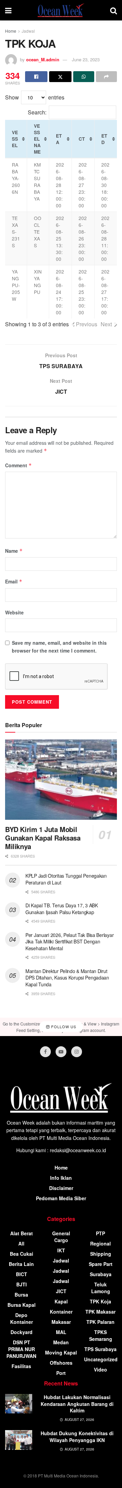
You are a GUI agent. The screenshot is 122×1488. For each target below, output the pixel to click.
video (100, 1369)
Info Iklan (61, 1177)
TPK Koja (100, 1301)
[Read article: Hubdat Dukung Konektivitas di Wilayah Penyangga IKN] (18, 1440)
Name (14, 550)
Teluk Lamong (100, 1288)
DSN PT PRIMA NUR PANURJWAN (21, 1349)
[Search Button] (113, 10)
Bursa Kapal (21, 1304)
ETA (59, 138)
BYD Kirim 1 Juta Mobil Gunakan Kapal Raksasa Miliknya (43, 837)
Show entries (34, 97)
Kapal (61, 1301)
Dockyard (22, 1332)
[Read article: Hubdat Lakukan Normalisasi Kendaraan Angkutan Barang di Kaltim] (18, 1403)
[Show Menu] (8, 10)
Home (10, 31)
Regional (100, 1243)
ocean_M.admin (42, 59)
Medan (61, 1342)
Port (61, 1372)
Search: (37, 112)
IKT (61, 1250)
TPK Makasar (100, 1311)
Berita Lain (21, 1263)
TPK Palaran (100, 1321)
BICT (21, 1274)
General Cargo (61, 1236)
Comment (18, 465)
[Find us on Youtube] (61, 1051)
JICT (61, 1291)
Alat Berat (21, 1233)
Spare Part (101, 1263)
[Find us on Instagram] (76, 1051)
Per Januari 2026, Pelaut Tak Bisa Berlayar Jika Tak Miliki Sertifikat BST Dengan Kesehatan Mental (69, 941)
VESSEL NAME (37, 139)
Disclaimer (61, 1188)
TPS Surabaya (100, 1349)
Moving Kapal (61, 1352)
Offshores (61, 1362)
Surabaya (100, 1274)
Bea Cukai (21, 1253)
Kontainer (61, 1311)
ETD (104, 138)
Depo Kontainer (21, 1318)
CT (82, 139)
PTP (100, 1233)
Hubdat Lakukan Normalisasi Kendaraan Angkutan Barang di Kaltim (77, 1404)
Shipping (100, 1253)
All (21, 1243)
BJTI (21, 1284)
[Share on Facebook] (36, 76)
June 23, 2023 (86, 59)
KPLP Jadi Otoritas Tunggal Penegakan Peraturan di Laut (66, 879)
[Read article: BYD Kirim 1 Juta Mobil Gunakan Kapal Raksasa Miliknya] (61, 779)
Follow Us (63, 1026)
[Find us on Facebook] (45, 1051)
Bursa (21, 1294)
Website (14, 612)
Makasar (61, 1321)
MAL (61, 1332)
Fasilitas (21, 1366)
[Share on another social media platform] (106, 76)
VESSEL (15, 138)
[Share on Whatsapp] (83, 76)
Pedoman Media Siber (61, 1198)
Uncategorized (101, 1359)
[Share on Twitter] (60, 76)
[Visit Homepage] (61, 10)
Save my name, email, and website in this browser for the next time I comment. (59, 646)
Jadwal (28, 31)
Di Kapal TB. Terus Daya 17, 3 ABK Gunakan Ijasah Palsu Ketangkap (61, 908)
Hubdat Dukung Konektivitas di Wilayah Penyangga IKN (77, 1436)
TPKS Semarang (100, 1335)
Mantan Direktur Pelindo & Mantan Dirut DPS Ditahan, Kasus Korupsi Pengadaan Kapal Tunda (67, 978)
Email (13, 581)
